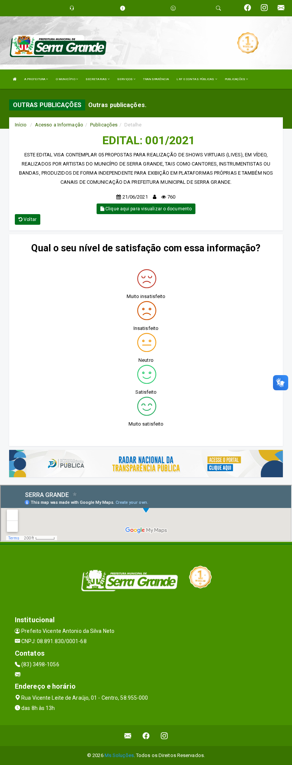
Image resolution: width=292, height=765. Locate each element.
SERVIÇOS (125, 79)
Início (21, 125)
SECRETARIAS (97, 79)
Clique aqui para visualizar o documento (148, 208)
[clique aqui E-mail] (128, 735)
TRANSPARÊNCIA (156, 79)
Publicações (103, 125)
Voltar (29, 219)
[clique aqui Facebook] (146, 735)
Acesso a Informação (59, 125)
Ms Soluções (119, 755)
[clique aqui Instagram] (164, 735)
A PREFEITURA (35, 79)
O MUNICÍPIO (66, 79)
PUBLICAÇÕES (235, 79)
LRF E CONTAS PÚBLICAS (195, 79)
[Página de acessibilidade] (173, 8)
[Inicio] (15, 79)
